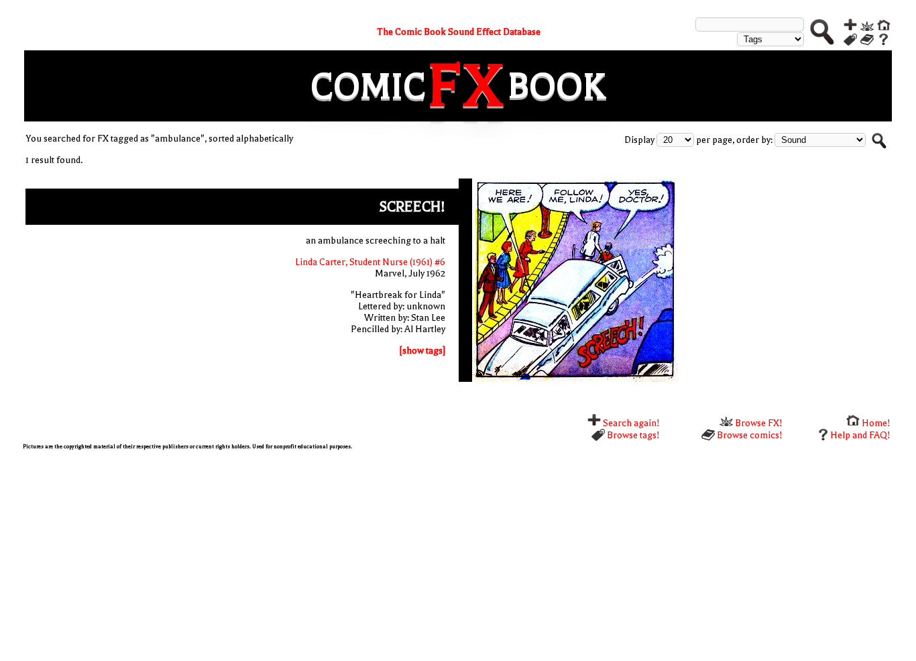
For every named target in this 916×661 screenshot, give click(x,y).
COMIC (368, 86)
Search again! (630, 423)
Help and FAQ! (860, 435)
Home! (875, 423)
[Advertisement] (425, 554)
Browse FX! (758, 423)
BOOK (557, 86)
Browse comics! (749, 435)
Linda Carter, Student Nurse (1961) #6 (370, 262)
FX (466, 86)
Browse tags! (632, 435)
